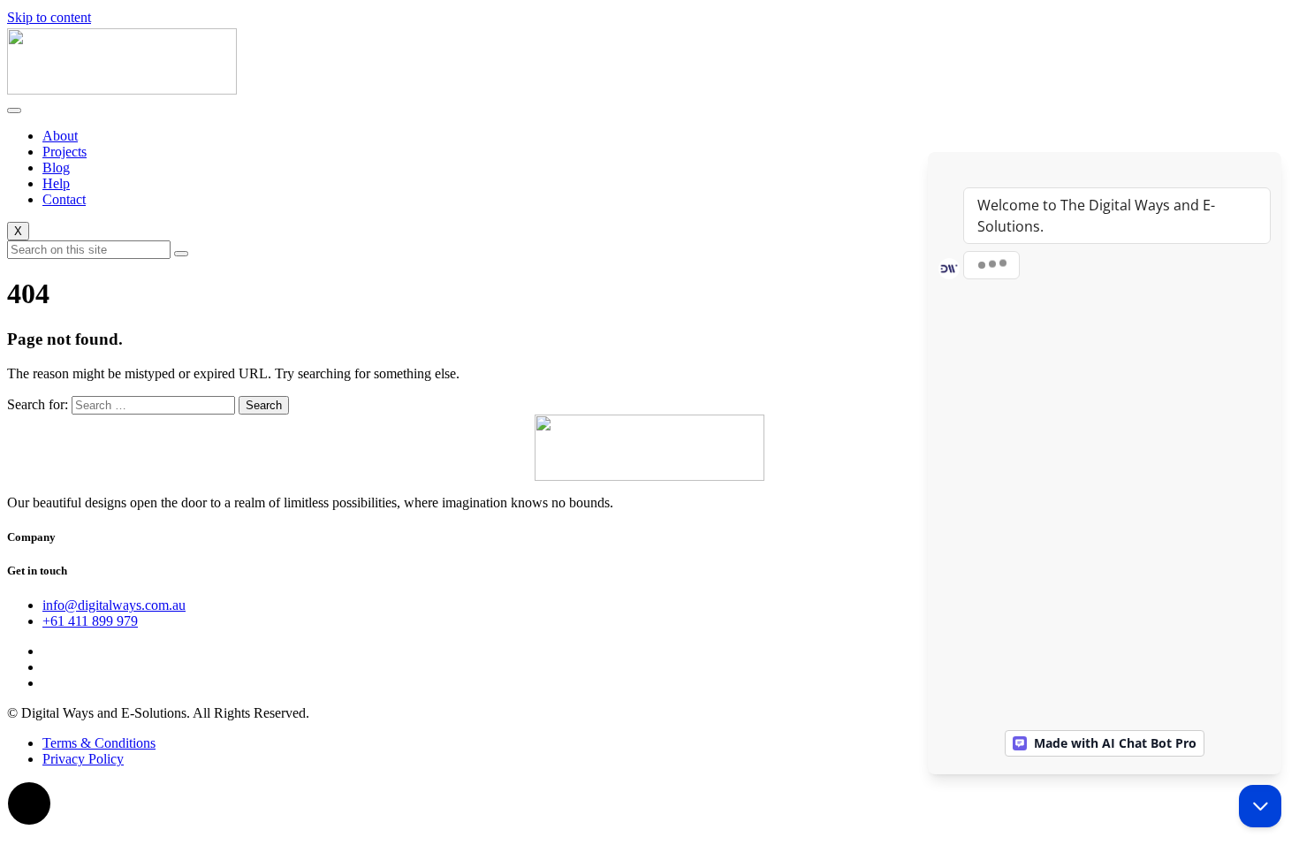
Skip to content (49, 17)
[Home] (122, 89)
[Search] (181, 253)
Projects (64, 151)
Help (56, 183)
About (60, 135)
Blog (56, 167)
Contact (64, 199)
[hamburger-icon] (14, 110)
